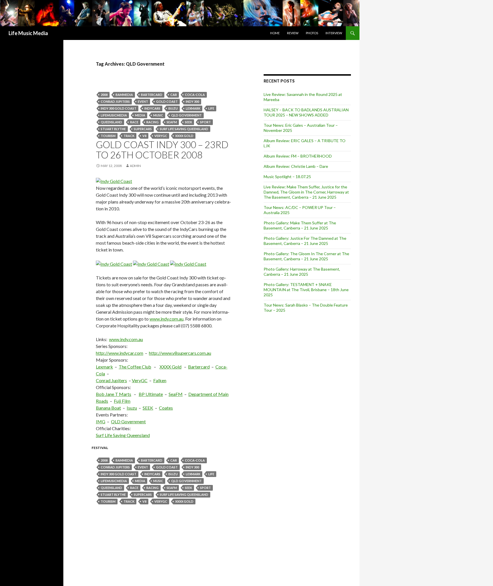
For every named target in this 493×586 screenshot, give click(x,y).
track (129, 136)
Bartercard (199, 366)
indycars (152, 108)
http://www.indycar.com (119, 353)
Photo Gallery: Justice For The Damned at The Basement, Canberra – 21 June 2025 (305, 241)
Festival (100, 448)
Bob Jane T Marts (113, 394)
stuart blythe (113, 129)
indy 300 (192, 101)
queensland (111, 122)
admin (135, 166)
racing (152, 122)
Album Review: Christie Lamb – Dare (296, 166)
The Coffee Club (135, 366)
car (173, 94)
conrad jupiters (115, 101)
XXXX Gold (170, 366)
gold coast (167, 101)
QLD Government (186, 115)
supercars (143, 129)
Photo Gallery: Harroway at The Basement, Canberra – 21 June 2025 (302, 272)
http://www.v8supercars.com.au (180, 353)
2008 (104, 94)
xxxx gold (184, 136)
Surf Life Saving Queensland (184, 129)
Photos (312, 33)
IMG (100, 421)
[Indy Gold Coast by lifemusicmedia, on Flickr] (114, 180)
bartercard (151, 94)
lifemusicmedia (114, 115)
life (211, 108)
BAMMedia (124, 94)
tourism (108, 136)
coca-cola (195, 94)
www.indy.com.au (166, 318)
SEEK (188, 122)
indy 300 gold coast (118, 108)
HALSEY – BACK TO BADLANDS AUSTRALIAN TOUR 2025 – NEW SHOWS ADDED (306, 112)
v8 (144, 136)
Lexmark (193, 108)
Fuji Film (122, 401)
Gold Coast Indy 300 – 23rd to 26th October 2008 (162, 149)
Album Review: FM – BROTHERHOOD (298, 156)
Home (275, 33)
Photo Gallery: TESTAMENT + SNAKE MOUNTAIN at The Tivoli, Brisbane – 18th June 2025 (306, 289)
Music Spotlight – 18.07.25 (287, 176)
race (134, 122)
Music (158, 115)
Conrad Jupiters (111, 380)
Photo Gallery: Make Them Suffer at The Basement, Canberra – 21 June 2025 (300, 225)
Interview (334, 33)
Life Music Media (28, 33)
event (143, 101)
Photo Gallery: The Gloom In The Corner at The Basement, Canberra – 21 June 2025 (306, 256)
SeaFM (172, 122)
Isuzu (173, 108)
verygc (160, 136)
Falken (159, 380)
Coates (166, 407)
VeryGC (140, 380)
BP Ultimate (151, 394)
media (140, 115)
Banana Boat (108, 407)
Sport (205, 122)
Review (292, 33)
